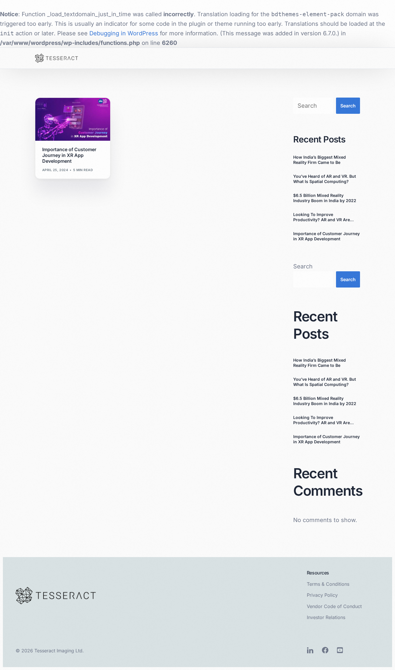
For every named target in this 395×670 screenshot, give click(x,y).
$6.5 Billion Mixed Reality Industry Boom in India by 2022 (324, 198)
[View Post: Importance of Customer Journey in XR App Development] (72, 119)
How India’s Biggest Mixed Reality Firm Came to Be (319, 160)
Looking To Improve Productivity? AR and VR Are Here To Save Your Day (321, 217)
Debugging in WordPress (123, 33)
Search (348, 106)
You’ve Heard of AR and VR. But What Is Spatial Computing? (324, 179)
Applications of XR (62, 109)
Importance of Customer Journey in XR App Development (326, 236)
